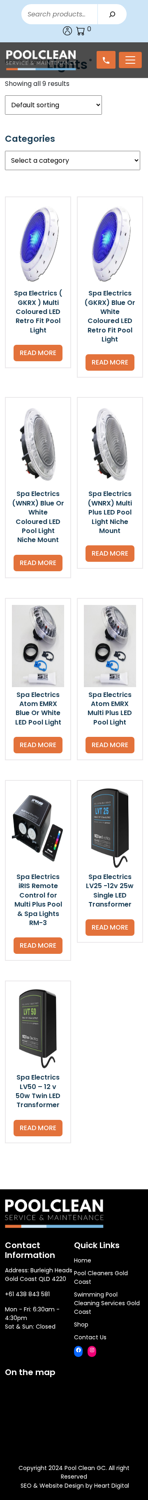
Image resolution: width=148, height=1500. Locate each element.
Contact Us (90, 1337)
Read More (38, 353)
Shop (81, 1324)
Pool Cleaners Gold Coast (101, 1277)
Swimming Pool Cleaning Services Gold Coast (107, 1303)
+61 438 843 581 (27, 1294)
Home (82, 1260)
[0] (80, 30)
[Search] (112, 14)
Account (67, 30)
